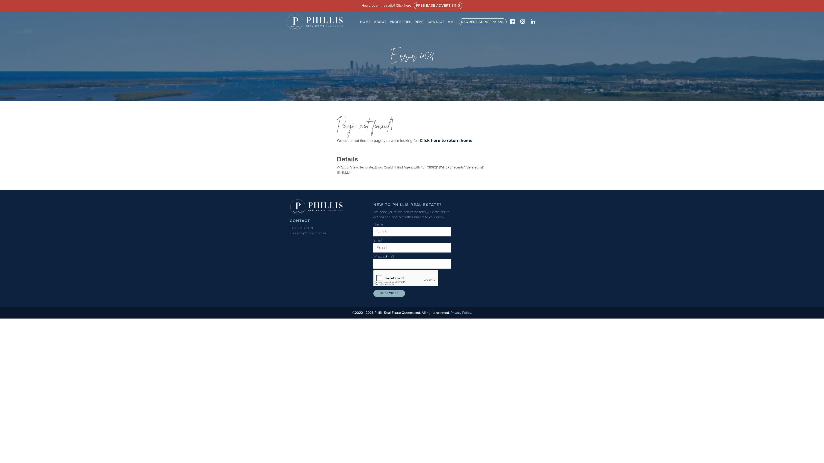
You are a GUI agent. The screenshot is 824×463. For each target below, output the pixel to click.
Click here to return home (446, 140)
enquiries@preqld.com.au (308, 233)
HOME (365, 22)
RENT (419, 22)
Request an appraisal (482, 22)
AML (451, 22)
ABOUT (380, 22)
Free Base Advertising (438, 5)
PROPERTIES (400, 22)
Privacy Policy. (461, 312)
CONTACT (435, 22)
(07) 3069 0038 (302, 228)
